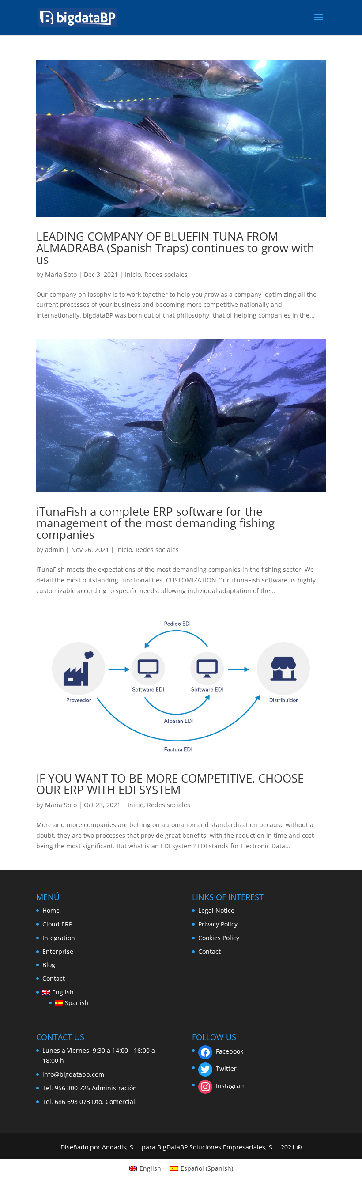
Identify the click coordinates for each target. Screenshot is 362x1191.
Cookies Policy (218, 938)
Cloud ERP (57, 924)
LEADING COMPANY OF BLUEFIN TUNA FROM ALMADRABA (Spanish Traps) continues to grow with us (175, 247)
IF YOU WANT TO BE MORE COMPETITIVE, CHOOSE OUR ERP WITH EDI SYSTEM (170, 784)
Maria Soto (61, 274)
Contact (53, 978)
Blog (48, 964)
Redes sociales (166, 274)
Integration (58, 938)
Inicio (133, 274)
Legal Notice (216, 910)
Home (51, 910)
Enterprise (57, 951)
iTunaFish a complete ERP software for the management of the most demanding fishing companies (155, 522)
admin (54, 549)
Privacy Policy (218, 924)
